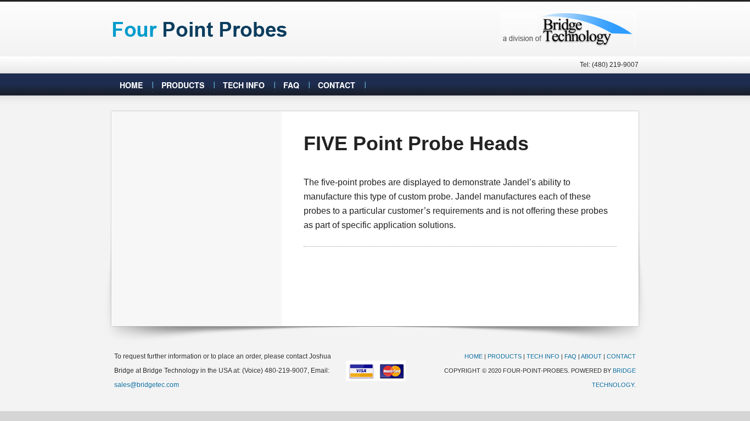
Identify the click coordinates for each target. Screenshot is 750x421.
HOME (473, 356)
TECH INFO (543, 356)
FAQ (291, 84)
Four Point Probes (200, 29)
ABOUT (591, 356)
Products (182, 84)
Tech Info (244, 84)
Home (131, 84)
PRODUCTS (505, 356)
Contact (336, 84)
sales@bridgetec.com (146, 385)
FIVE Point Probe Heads (416, 143)
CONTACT (621, 356)
